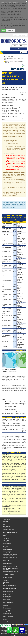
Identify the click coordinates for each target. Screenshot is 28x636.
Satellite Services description (8, 529)
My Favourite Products (7, 608)
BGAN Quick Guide (6, 594)
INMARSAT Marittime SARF (8, 602)
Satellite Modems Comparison (8, 555)
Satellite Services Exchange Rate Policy (10, 530)
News (4, 523)
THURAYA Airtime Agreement (8, 574)
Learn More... (10, 30)
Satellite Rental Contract (7, 563)
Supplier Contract (6, 580)
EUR (15, 46)
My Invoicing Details (6, 611)
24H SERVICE (5, 546)
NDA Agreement (6, 583)
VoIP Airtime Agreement (7, 577)
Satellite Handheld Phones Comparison (10, 554)
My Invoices (5, 614)
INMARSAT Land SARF (7, 600)
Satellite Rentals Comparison (8, 558)
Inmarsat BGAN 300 (6, 552)
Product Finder (5, 605)
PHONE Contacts (6, 538)
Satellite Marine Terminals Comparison (10, 557)
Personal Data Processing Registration (10, 532)
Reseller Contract (6, 582)
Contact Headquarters (7, 543)
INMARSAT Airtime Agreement (8, 569)
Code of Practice (6, 527)
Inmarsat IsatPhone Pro (7, 549)
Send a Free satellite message (18, 49)
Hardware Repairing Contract (8, 579)
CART (4, 604)
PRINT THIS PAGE (9, 56)
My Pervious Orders (6, 610)
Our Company (5, 521)
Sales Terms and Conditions (8, 616)
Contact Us (5, 619)
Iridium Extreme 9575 (7, 551)
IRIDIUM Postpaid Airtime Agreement (10, 566)
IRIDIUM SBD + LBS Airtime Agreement (10, 565)
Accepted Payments (6, 618)
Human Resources (6, 526)
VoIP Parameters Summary (8, 596)
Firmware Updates (6, 599)
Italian (14, 624)
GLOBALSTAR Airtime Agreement (9, 576)
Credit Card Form (6, 586)
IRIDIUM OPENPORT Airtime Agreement (10, 568)
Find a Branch (5, 544)
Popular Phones (6, 548)
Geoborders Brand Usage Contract (9, 585)
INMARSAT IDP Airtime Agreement (9, 572)
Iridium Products (6, 560)
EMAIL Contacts (6, 540)
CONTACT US (6, 537)
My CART (4, 607)
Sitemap (4, 535)
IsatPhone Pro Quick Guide (8, 593)
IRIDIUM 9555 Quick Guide (8, 591)
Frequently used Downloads (9, 588)
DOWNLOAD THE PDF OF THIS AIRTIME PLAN (13, 59)
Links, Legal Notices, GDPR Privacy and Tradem (12, 534)
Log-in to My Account (20, 35)
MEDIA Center (5, 524)
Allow (3, 30)
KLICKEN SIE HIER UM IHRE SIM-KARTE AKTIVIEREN (13, 62)
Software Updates (6, 597)
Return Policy (5, 621)
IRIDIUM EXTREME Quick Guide (9, 590)
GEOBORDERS (6, 520)
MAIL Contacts (5, 541)
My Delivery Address (7, 613)
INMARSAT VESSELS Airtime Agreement (10, 571)
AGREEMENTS (6, 562)
